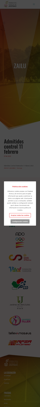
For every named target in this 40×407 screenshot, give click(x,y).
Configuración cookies (20, 221)
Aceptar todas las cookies (20, 215)
